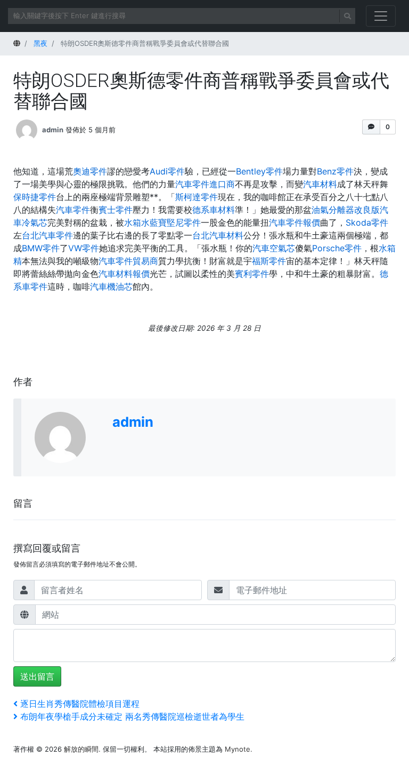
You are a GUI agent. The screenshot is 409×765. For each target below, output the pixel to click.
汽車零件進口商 (205, 184)
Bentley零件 (259, 171)
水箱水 (137, 222)
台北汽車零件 (47, 235)
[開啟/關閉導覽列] (381, 16)
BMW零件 (41, 248)
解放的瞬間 (81, 749)
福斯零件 (269, 261)
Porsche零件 (337, 248)
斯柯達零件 (196, 197)
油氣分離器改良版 (346, 209)
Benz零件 (335, 171)
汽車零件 (73, 209)
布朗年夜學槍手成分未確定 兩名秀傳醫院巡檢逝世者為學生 (132, 716)
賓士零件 (116, 209)
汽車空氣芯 (273, 248)
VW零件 (83, 248)
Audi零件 (167, 171)
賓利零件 (252, 273)
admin (52, 129)
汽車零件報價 (294, 222)
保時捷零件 (34, 197)
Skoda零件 (367, 222)
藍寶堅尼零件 (175, 222)
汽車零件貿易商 (128, 261)
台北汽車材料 (217, 235)
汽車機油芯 (111, 286)
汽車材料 (320, 184)
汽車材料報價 (124, 273)
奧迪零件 (90, 171)
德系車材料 (213, 209)
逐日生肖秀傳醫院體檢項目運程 (80, 703)
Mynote (237, 749)
